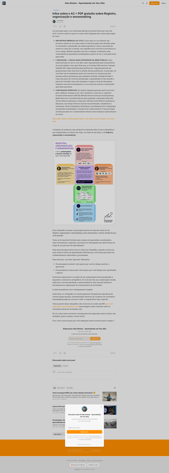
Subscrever (84, 432)
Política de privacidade (85, 439)
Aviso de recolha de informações (93, 437)
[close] (101, 406)
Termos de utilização (94, 436)
